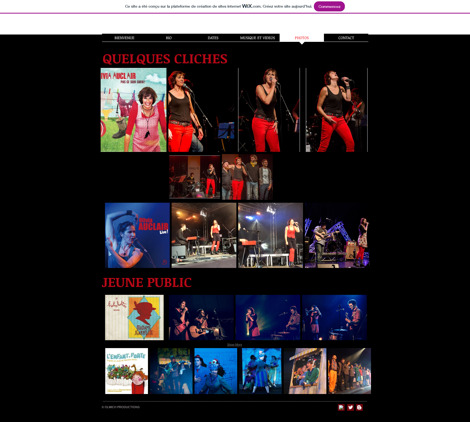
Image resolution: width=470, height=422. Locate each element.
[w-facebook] (341, 407)
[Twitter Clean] (350, 407)
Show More (234, 344)
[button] (137, 235)
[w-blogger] (359, 407)
